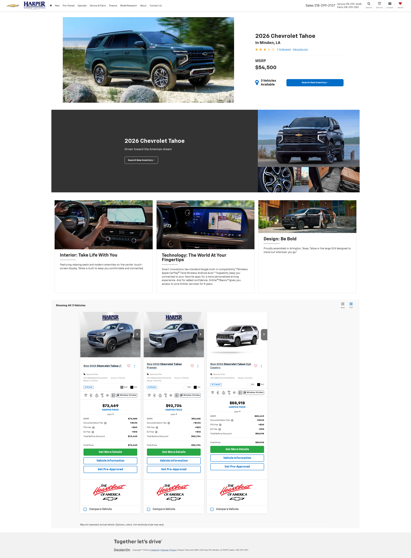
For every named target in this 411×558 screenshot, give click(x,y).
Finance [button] (113, 6)
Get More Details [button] (110, 452)
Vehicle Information (110, 460)
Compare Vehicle (100, 509)
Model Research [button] (128, 6)
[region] (110, 432)
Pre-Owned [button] (68, 6)
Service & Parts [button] (98, 6)
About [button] (143, 6)
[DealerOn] (122, 550)
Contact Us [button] (156, 6)
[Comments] (113, 395)
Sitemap (165, 550)
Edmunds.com (300, 49)
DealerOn (155, 550)
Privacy (173, 550)
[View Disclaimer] (108, 395)
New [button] (57, 6)
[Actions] (134, 366)
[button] (137, 334)
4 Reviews (285, 49)
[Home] (50, 5)
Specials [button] (82, 6)
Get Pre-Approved (110, 469)
